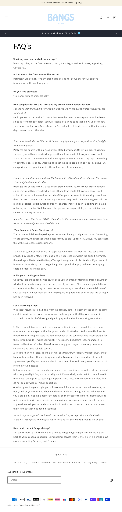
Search (17, 462)
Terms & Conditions (40, 462)
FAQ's (26, 462)
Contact (104, 462)
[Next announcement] (116, 33)
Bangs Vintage (19, 505)
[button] (6, 18)
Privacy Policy (90, 462)
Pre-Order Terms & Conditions (67, 462)
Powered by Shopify (32, 505)
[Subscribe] (57, 479)
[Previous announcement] (6, 33)
